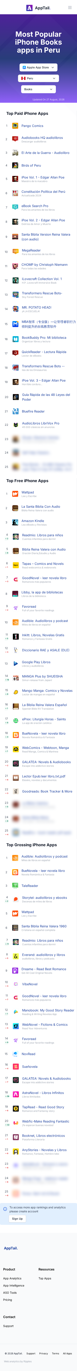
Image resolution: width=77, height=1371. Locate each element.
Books (28, 89)
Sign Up (17, 1218)
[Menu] (70, 8)
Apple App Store (38, 67)
